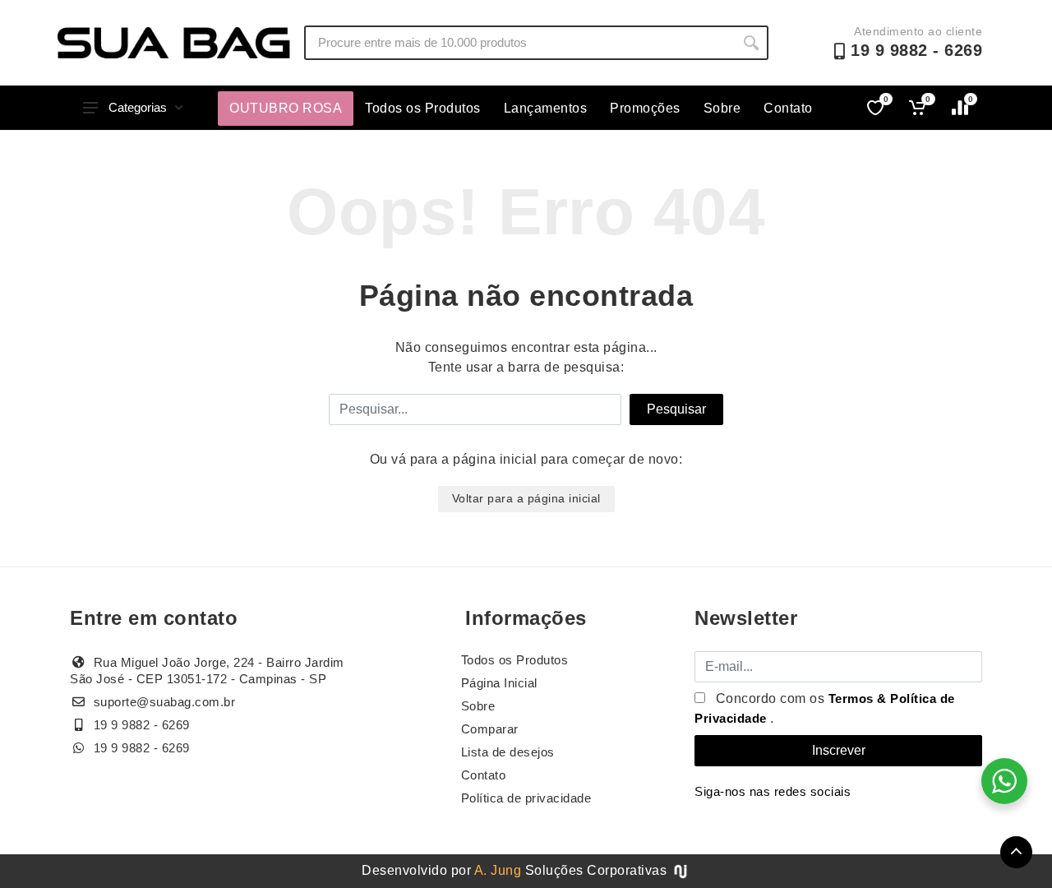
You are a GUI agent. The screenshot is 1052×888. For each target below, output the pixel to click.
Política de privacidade (526, 798)
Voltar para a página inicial (526, 498)
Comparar (490, 729)
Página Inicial (499, 683)
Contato (788, 108)
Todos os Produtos (423, 108)
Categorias (137, 107)
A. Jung (498, 870)
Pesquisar (676, 409)
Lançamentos (546, 108)
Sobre (722, 108)
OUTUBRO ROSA (285, 108)
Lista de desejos (508, 752)
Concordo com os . (824, 708)
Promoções (645, 108)
